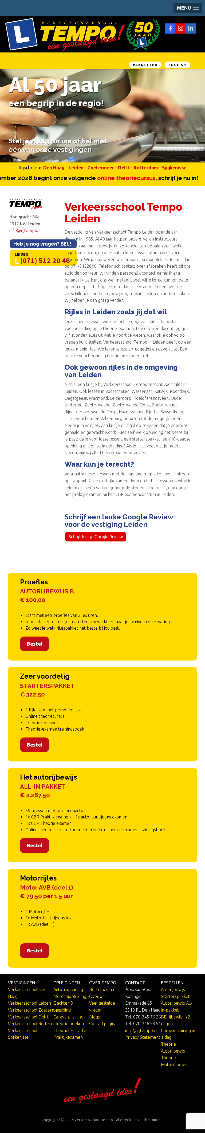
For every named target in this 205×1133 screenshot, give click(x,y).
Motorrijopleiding (69, 996)
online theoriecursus (113, 177)
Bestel (34, 644)
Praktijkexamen (68, 1037)
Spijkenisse (174, 167)
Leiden (76, 167)
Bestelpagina (101, 989)
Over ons (98, 996)
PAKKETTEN (145, 65)
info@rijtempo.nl (25, 230)
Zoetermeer (101, 167)
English (177, 65)
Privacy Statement (142, 1037)
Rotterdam (146, 167)
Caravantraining (68, 1016)
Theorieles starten (71, 1030)
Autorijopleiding (68, 989)
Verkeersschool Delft (28, 1016)
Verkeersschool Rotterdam (33, 1023)
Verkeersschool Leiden (29, 1003)
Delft (124, 167)
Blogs (94, 1016)
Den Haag (54, 167)
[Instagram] (180, 28)
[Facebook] (170, 28)
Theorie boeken (68, 1023)
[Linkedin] (191, 28)
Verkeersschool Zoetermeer (35, 1010)
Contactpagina (102, 1023)
